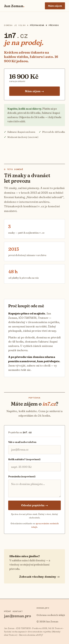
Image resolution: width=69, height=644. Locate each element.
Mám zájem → (34, 91)
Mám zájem (55, 5)
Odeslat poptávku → (34, 505)
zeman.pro (43, 607)
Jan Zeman (14, 6)
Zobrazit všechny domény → (39, 576)
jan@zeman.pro (17, 616)
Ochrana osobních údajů (51, 615)
